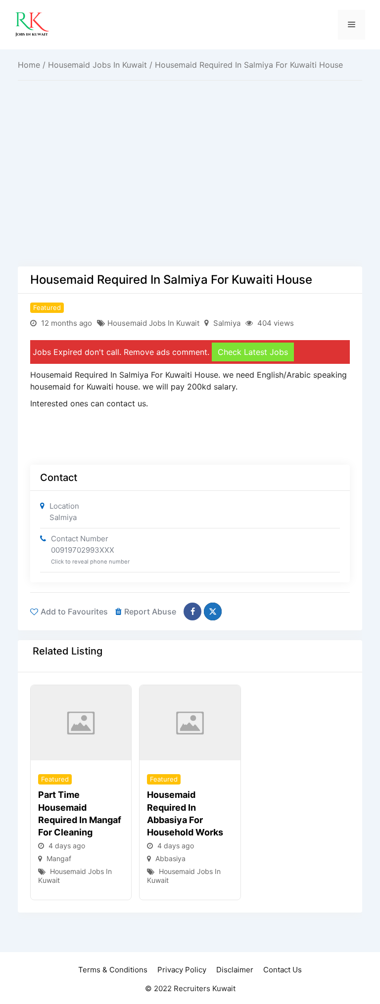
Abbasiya (170, 858)
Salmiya (226, 323)
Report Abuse (150, 611)
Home (29, 65)
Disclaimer (234, 969)
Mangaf (59, 858)
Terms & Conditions (112, 969)
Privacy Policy (181, 969)
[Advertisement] (190, 193)
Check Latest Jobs (253, 352)
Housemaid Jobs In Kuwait (97, 65)
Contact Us (282, 969)
